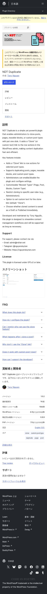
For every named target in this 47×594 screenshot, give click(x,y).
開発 (7, 110)
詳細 (7, 91)
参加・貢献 (29, 517)
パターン (28, 509)
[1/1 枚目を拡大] (41, 276)
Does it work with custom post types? (19, 352)
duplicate (29, 438)
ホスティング (8, 504)
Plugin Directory (8, 11)
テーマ (27, 500)
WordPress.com (10, 537)
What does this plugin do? (13, 312)
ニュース (6, 500)
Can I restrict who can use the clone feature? (18, 328)
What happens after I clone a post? (18, 337)
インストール (11, 104)
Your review (7, 463)
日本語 (11, 561)
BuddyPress (9, 550)
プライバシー (8, 509)
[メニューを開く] (43, 3)
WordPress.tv (9, 529)
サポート (9, 116)
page (36, 438)
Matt (5, 541)
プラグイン (29, 504)
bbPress (7, 546)
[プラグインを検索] (28, 27)
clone (27, 433)
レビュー (9, 98)
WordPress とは (9, 496)
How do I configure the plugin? (16, 320)
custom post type (37, 433)
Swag (28, 529)
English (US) (40, 427)
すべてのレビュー (37, 463)
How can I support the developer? (17, 359)
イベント (28, 521)
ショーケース (30, 496)
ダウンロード (9, 82)
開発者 (5, 525)
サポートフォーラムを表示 (14, 481)
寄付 (28, 525)
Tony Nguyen (13, 75)
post (42, 438)
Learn (4, 517)
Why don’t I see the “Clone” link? (17, 344)
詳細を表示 (7, 445)
